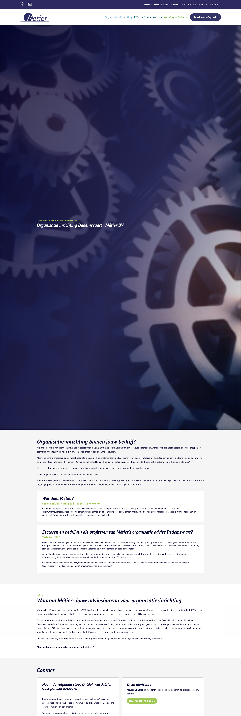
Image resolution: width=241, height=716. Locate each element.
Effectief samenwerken (148, 17)
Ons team (161, 4)
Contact (212, 4)
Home (148, 4)
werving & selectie (152, 638)
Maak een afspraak (205, 17)
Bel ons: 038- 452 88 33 (142, 700)
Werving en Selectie (176, 17)
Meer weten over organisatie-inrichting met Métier (64, 646)
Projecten (178, 4)
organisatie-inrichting (99, 638)
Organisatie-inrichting (118, 17)
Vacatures (196, 4)
